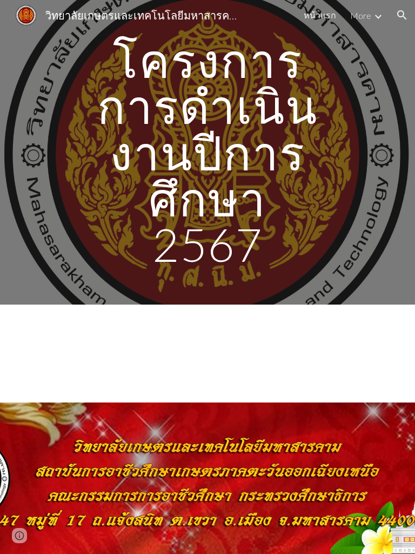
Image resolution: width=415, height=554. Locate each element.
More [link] (360, 15)
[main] (207, 152)
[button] (402, 15)
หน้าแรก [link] (320, 15)
